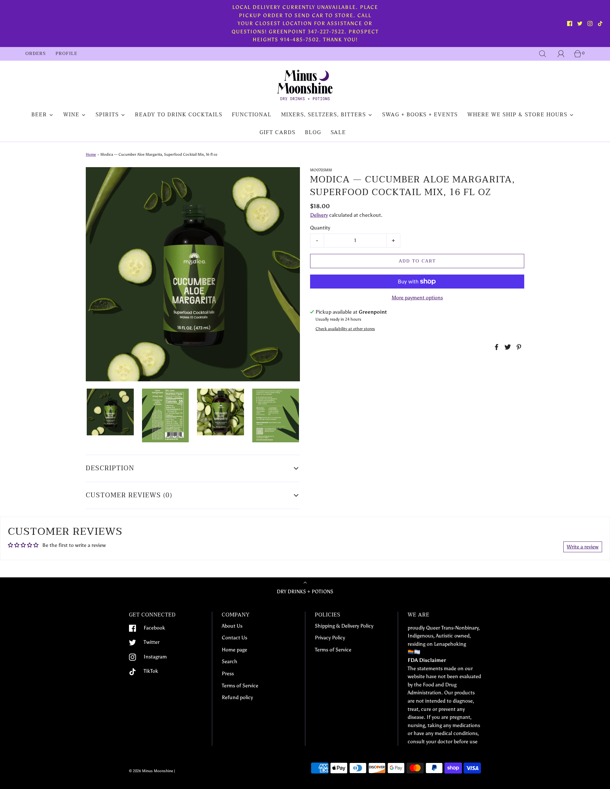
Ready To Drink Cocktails (178, 114)
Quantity (320, 228)
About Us (232, 626)
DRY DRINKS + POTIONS (305, 591)
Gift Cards (277, 132)
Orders (35, 53)
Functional (252, 114)
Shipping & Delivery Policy (344, 626)
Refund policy (237, 697)
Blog (313, 132)
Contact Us (234, 638)
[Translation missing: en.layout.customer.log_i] (561, 53)
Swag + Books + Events (420, 114)
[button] (110, 412)
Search (229, 661)
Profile (67, 53)
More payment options (417, 298)
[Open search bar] (542, 54)
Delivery (319, 215)
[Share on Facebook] (495, 347)
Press (228, 673)
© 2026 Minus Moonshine (151, 771)
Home (91, 154)
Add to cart (417, 261)
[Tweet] (507, 347)
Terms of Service (240, 686)
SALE (338, 132)
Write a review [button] (583, 547)
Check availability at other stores (345, 328)
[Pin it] (518, 347)
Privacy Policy (330, 638)
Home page (234, 650)
